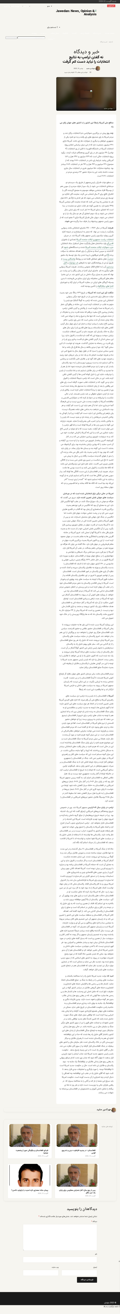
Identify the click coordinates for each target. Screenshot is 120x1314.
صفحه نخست (109, 33)
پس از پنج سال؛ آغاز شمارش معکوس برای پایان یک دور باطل (77, 1191)
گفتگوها (65, 33)
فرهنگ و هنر (84, 33)
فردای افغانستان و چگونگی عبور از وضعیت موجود (32, 1151)
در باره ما (44, 33)
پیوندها (34, 33)
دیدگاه (94, 1221)
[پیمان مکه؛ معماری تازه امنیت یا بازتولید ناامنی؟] (29, 1175)
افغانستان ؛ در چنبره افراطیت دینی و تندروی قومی (78, 1151)
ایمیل (95, 1267)
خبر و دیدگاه (97, 33)
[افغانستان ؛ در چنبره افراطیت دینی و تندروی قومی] (77, 1135)
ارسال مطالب (54, 33)
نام (96, 1254)
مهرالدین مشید (90, 69)
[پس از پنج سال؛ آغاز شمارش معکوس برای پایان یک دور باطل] (77, 1175)
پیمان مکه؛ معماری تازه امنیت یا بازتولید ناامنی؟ (29, 1190)
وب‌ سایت (55, 1267)
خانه (110, 42)
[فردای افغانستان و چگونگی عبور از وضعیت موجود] (29, 1135)
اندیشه (74, 33)
